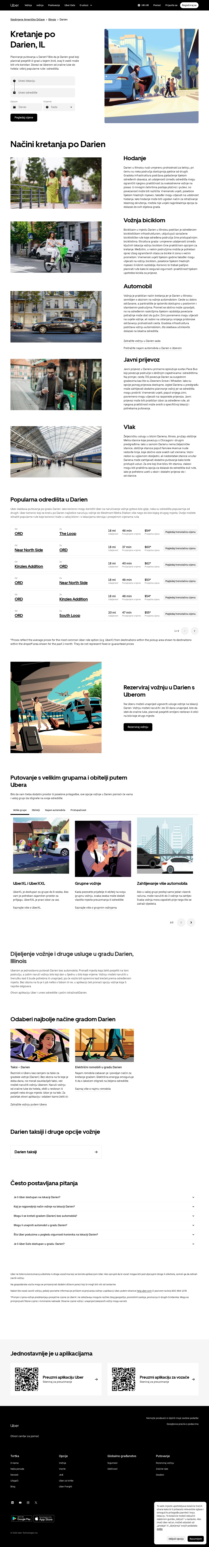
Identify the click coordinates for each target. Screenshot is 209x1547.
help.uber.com (144, 1291)
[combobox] (18, 81)
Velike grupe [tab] (20, 810)
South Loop (69, 615)
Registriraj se (189, 5)
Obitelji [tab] (36, 810)
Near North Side (29, 550)
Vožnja (28, 5)
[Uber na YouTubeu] (20, 1503)
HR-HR (145, 5)
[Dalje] (191, 922)
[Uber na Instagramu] (28, 1503)
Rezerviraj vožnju (138, 727)
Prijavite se (171, 5)
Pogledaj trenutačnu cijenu (180, 532)
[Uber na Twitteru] (36, 1503)
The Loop (67, 533)
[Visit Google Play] (21, 1518)
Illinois (52, 19)
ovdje (160, 1529)
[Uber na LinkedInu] (12, 1503)
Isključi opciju (176, 1539)
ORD (19, 533)
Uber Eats (69, 5)
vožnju (40, 5)
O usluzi (84, 5)
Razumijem (196, 1539)
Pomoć (157, 5)
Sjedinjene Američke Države (27, 19)
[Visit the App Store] (43, 1519)
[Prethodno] (181, 922)
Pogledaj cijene (24, 117)
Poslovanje (54, 5)
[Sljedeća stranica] (195, 631)
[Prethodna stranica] (185, 631)
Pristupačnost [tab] (78, 810)
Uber (14, 5)
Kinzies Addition (29, 566)
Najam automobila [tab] (55, 810)
